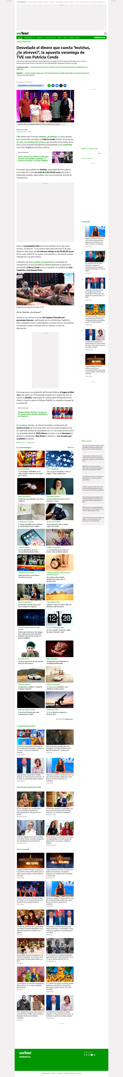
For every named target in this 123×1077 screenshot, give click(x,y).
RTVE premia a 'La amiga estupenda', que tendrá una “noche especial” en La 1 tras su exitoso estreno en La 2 (59, 957)
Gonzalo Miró (86, 2)
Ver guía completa (87, 158)
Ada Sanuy (49, 752)
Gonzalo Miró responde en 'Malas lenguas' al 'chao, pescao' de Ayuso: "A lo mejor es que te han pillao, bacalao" (95, 344)
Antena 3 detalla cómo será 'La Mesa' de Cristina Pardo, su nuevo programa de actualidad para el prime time (30, 839)
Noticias (20, 37)
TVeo (47, 175)
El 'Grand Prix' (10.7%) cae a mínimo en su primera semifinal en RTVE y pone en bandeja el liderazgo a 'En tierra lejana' (95, 267)
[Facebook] (53, 85)
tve (24, 442)
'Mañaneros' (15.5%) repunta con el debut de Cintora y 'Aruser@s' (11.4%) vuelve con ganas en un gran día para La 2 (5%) (59, 929)
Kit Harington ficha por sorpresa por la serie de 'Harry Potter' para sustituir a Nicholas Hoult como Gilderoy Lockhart (30, 1015)
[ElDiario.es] (100, 37)
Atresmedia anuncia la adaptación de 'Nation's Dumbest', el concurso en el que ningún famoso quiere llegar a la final (30, 958)
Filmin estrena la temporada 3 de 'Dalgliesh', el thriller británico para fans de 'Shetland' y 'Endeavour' (58, 748)
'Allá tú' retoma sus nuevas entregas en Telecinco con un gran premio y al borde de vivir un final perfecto (30, 900)
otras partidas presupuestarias (41, 262)
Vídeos (65, 37)
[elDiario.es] (25, 1057)
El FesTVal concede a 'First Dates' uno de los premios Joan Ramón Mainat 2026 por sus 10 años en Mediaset (59, 810)
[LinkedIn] (65, 85)
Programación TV (29, 37)
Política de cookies (69, 1073)
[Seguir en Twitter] (84, 1055)
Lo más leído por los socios (26, 726)
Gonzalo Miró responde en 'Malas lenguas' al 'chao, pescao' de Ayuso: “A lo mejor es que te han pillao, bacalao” (30, 777)
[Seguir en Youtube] (92, 1055)
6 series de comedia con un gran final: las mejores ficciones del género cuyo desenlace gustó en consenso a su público (30, 929)
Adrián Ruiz (49, 934)
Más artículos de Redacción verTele (29, 787)
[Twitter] (61, 85)
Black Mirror (72, 2)
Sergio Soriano (21, 754)
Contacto (53, 1073)
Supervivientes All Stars (32, 2)
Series (60, 37)
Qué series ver (45, 2)
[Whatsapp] (49, 85)
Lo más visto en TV (50, 37)
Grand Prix (81, 2)
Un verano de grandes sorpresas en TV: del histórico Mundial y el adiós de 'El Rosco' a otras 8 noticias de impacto (30, 749)
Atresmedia (51, 2)
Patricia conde (30, 442)
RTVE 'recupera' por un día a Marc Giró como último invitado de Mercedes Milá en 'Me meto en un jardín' (29, 811)
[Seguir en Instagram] (89, 1055)
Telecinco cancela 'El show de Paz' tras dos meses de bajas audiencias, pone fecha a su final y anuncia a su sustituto (59, 778)
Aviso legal (60, 1073)
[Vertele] (25, 1053)
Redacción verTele (22, 129)
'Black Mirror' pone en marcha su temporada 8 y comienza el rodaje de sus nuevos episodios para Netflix (92, 467)
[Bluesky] (57, 85)
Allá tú (76, 2)
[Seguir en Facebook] (86, 1055)
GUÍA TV (89, 148)
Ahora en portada (23, 849)
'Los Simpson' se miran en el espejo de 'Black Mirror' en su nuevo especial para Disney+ (30, 985)
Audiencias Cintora (102, 2)
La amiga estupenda (59, 2)
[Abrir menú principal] (105, 33)
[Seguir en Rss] (94, 1055)
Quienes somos (45, 1073)
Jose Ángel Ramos (51, 961)
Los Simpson (66, 2)
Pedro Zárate (49, 783)
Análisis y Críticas (74, 37)
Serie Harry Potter (93, 2)
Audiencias (39, 37)
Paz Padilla (40, 2)
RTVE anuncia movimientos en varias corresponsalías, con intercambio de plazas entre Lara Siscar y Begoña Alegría (59, 840)
